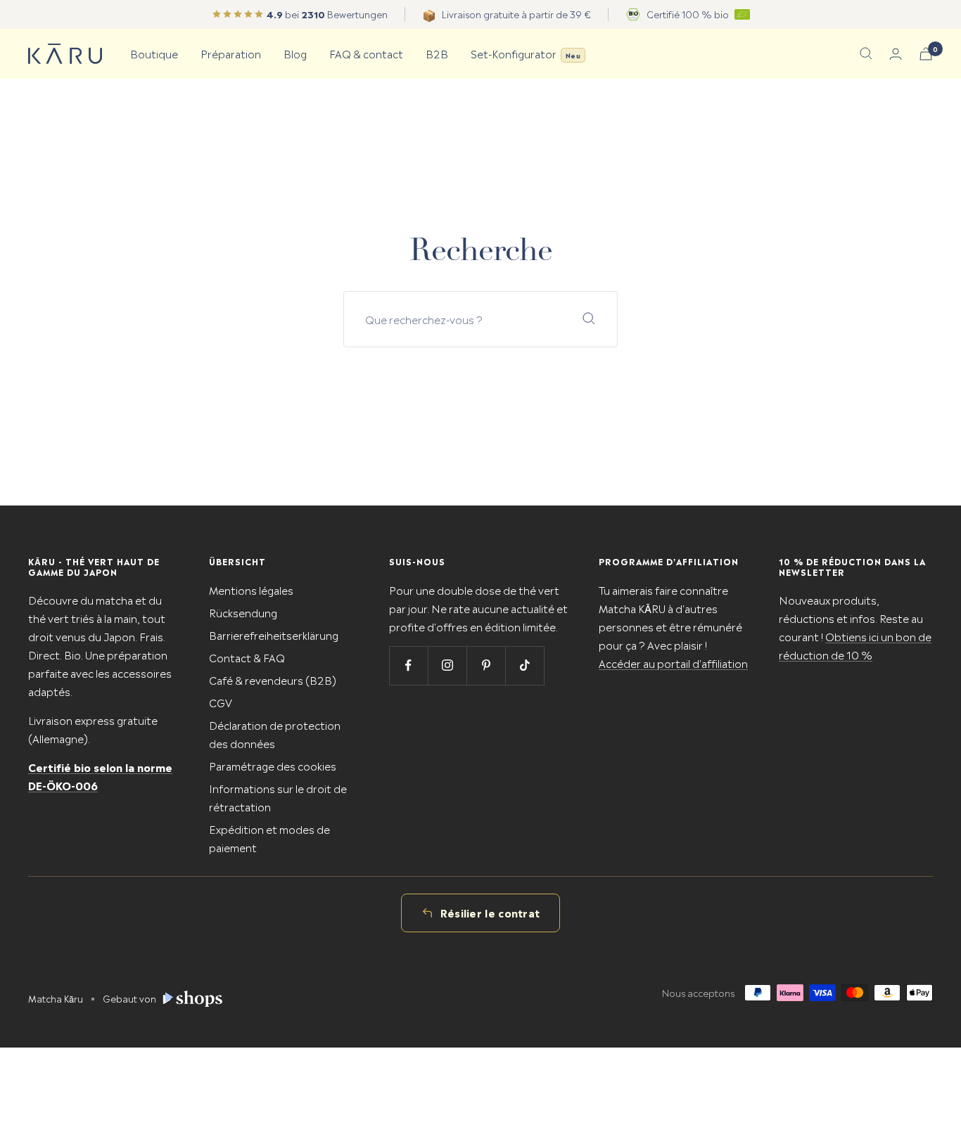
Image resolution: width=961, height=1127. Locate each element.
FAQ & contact (366, 53)
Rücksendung (243, 612)
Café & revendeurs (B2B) (272, 679)
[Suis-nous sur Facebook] (408, 665)
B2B (437, 53)
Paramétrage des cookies (272, 765)
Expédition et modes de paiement (269, 837)
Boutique (154, 53)
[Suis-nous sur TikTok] (524, 665)
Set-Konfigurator (525, 53)
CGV (220, 702)
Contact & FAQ (247, 657)
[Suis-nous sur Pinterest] (485, 665)
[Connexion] (895, 54)
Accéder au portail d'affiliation (673, 663)
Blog (295, 53)
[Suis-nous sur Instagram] (447, 665)
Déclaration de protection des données (275, 733)
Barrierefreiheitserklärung (273, 634)
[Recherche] (866, 53)
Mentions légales (251, 589)
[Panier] (926, 53)
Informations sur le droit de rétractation (278, 797)
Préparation (231, 53)
